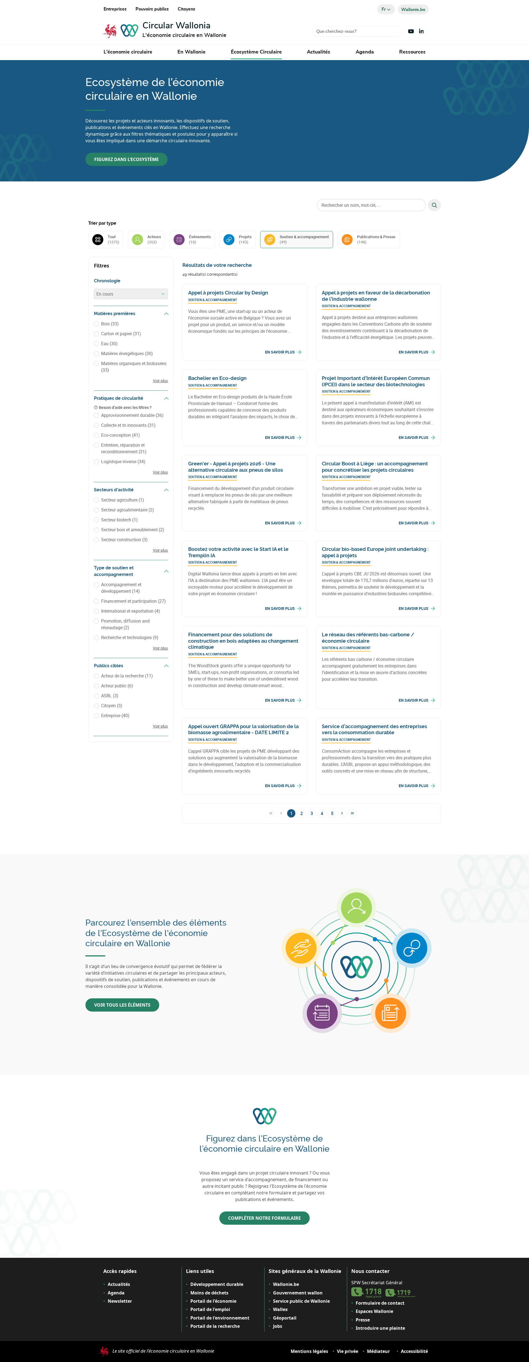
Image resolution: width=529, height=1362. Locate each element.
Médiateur (378, 1351)
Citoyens (186, 9)
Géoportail (284, 1318)
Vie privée (347, 1351)
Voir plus (160, 380)
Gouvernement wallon (298, 1293)
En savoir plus (280, 352)
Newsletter (120, 1301)
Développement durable (216, 1284)
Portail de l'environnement (219, 1318)
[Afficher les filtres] (166, 313)
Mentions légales (309, 1351)
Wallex (280, 1309)
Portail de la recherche (215, 1326)
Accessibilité (414, 1351)
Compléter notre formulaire (264, 1218)
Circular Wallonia (176, 26)
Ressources (412, 52)
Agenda (365, 52)
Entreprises (115, 9)
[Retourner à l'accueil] (120, 31)
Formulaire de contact (380, 1303)
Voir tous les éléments (122, 1005)
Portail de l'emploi (210, 1309)
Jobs (277, 1326)
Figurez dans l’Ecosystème (126, 159)
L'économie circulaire (128, 52)
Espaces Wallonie (374, 1311)
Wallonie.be (286, 1284)
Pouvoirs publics (152, 9)
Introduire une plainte (380, 1328)
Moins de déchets (209, 1293)
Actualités (318, 52)
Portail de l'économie (213, 1301)
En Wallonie (191, 52)
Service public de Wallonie (301, 1301)
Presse (363, 1320)
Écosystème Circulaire (256, 52)
